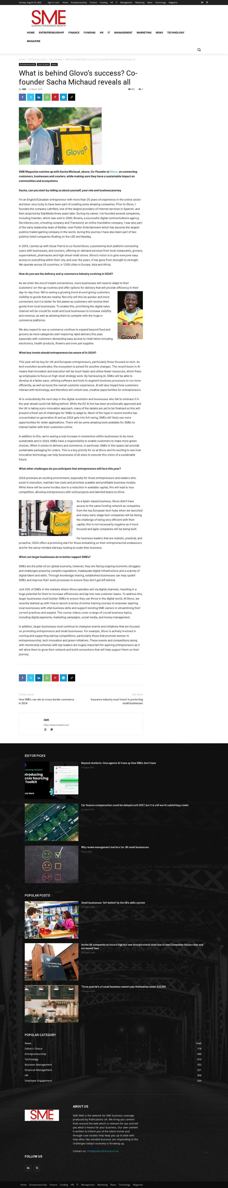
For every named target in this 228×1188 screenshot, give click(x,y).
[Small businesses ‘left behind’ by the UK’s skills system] (51, 920)
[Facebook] (22, 97)
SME (24, 89)
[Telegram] (63, 97)
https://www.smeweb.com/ (56, 725)
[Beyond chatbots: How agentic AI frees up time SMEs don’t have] (51, 780)
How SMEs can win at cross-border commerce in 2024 (46, 701)
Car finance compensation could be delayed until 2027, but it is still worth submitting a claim (134, 805)
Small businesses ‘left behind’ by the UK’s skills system (113, 902)
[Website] (47, 730)
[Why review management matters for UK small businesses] (51, 864)
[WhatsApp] (47, 97)
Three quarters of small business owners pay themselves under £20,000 (123, 986)
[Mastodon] (53, 730)
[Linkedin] (202, 3)
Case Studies (55, 59)
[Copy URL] (71, 97)
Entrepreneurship (37, 59)
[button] (199, 49)
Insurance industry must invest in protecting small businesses (117, 701)
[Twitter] (207, 3)
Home (22, 59)
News (54, 64)
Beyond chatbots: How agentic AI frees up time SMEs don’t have (118, 763)
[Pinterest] (55, 97)
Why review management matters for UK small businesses (115, 847)
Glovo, (114, 171)
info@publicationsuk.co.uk (102, 1151)
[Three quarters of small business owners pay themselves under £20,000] (51, 1004)
